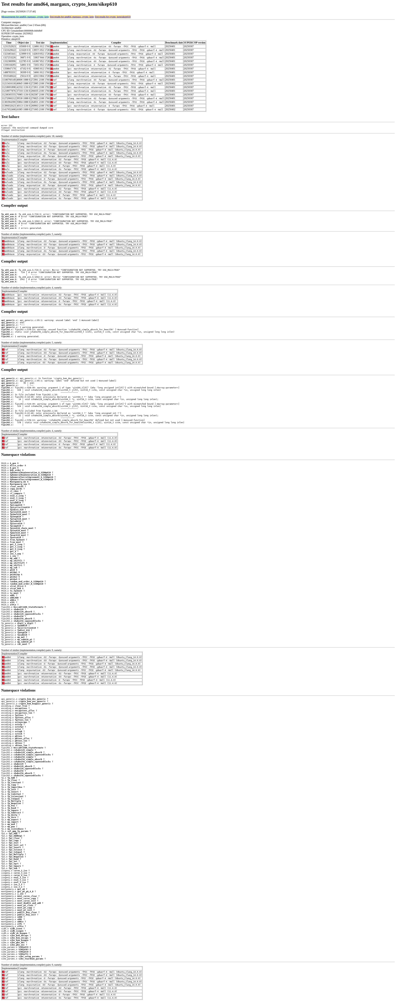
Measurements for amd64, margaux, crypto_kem (25, 16)
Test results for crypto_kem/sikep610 (113, 16)
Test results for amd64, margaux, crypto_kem (72, 16)
